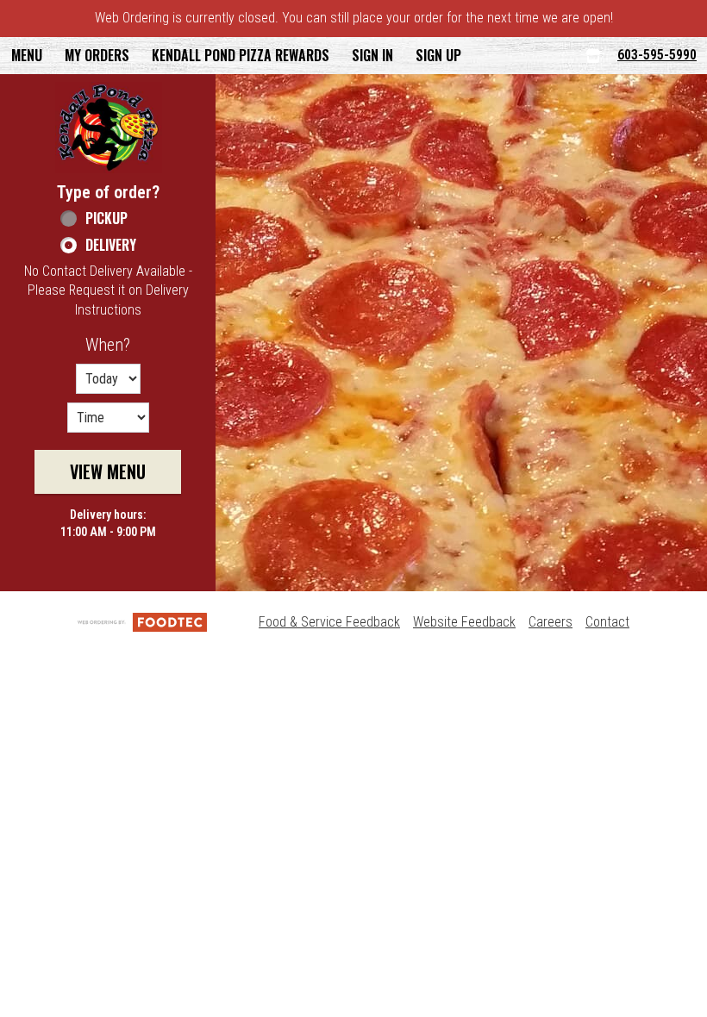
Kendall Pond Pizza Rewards (240, 55)
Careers (550, 622)
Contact (607, 622)
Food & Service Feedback (329, 622)
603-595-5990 (657, 55)
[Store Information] (593, 55)
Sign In (372, 55)
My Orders (97, 55)
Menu (26, 55)
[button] (108, 127)
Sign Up (438, 55)
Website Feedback (464, 622)
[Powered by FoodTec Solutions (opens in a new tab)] (142, 622)
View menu (108, 471)
